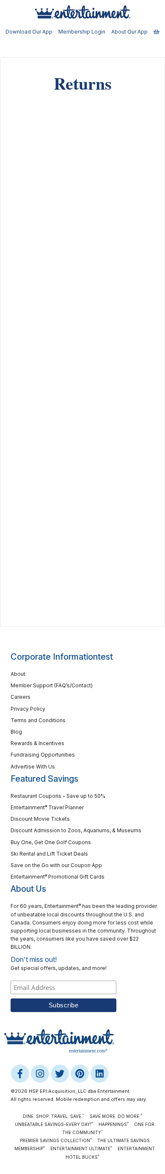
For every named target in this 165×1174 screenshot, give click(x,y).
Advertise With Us (33, 766)
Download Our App (29, 31)
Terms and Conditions (38, 720)
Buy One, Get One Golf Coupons (51, 842)
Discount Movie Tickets (40, 819)
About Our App (129, 31)
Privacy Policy (28, 709)
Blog (16, 732)
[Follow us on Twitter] (60, 1073)
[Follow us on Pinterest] (80, 1073)
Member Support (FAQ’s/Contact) (52, 685)
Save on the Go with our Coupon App (56, 865)
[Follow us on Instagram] (40, 1073)
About (18, 674)
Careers (20, 697)
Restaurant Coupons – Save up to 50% (58, 796)
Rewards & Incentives (37, 743)
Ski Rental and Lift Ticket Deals (49, 854)
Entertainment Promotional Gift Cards (57, 876)
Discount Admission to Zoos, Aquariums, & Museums (76, 830)
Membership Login (81, 31)
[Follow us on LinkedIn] (99, 1073)
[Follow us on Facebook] (20, 1073)
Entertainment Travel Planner (47, 807)
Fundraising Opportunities (43, 754)
